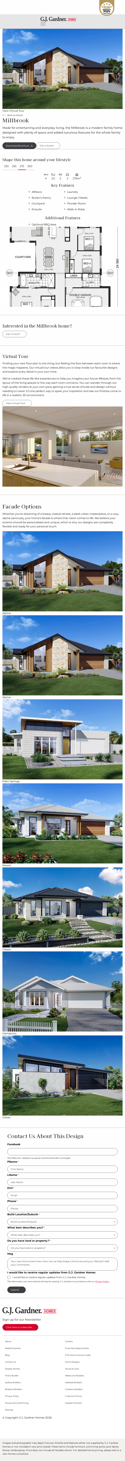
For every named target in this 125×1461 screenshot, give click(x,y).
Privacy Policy (102, 1281)
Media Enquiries (13, 1348)
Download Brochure (17, 145)
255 (14, 166)
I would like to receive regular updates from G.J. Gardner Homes (48, 1277)
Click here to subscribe (19, 1327)
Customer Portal (73, 1396)
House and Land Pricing (16, 1403)
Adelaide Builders (73, 1382)
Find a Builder (12, 1376)
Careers (69, 1341)
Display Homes (12, 1369)
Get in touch (13, 334)
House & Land (72, 1369)
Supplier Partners (73, 1403)
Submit (15, 1289)
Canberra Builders (74, 1389)
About (8, 1341)
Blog (7, 1355)
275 (22, 166)
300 (29, 166)
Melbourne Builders (74, 1376)
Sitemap (9, 1410)
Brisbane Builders (13, 1389)
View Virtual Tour (13, 110)
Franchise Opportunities (77, 1348)
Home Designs (72, 1362)
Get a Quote (47, 145)
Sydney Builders (13, 1382)
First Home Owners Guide (77, 1355)
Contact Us (10, 1362)
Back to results (15, 115)
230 (6, 166)
